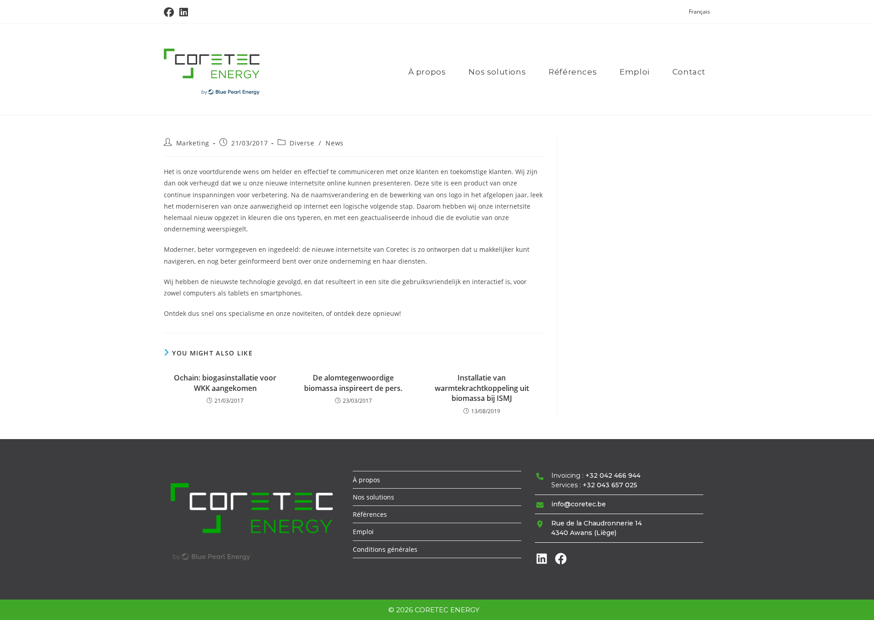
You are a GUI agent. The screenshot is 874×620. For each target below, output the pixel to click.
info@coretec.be (578, 504)
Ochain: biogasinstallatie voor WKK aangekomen (225, 383)
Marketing (192, 143)
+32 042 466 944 (612, 475)
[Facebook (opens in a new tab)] (170, 12)
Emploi (363, 531)
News (334, 143)
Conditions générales (385, 549)
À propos (366, 479)
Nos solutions (373, 497)
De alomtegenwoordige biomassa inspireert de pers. (353, 383)
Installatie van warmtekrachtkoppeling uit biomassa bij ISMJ (482, 388)
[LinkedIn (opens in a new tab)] (184, 12)
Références (370, 514)
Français (699, 11)
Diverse (302, 143)
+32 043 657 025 (610, 485)
